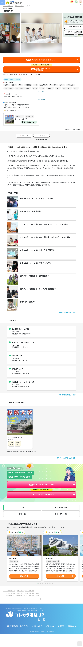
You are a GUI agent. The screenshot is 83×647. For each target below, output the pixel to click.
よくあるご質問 (37, 626)
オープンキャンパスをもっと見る (64, 458)
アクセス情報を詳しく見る (67, 395)
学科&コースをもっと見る (67, 313)
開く (41, 599)
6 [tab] (45, 55)
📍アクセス (41, 135)
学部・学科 (13, 75)
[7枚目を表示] (47, 583)
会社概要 (61, 626)
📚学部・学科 (24, 135)
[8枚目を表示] (49, 583)
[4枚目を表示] (42, 583)
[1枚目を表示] (37, 583)
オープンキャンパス (61, 507)
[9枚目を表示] (50, 583)
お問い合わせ (50, 626)
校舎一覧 (22, 514)
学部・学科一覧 (61, 514)
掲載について (71, 626)
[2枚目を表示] (38, 583)
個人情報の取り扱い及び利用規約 (17, 626)
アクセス (37, 75)
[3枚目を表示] (40, 583)
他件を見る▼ (41, 91)
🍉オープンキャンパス (25, 75)
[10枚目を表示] (52, 583)
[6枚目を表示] (45, 583)
